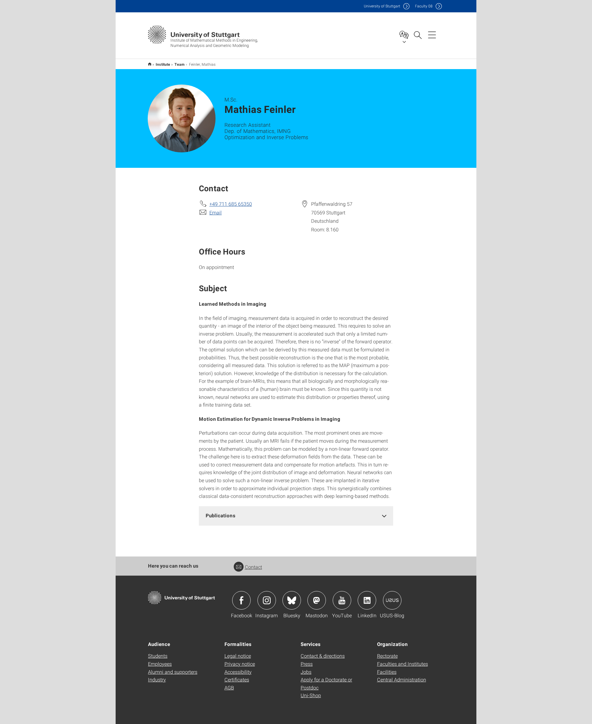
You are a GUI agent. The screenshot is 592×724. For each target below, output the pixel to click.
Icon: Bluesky (291, 600)
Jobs (306, 671)
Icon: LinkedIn (367, 600)
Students (157, 655)
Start (149, 64)
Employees (160, 663)
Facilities (387, 671)
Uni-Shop (311, 695)
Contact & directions (323, 655)
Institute (163, 64)
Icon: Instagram (266, 600)
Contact (253, 567)
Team (180, 64)
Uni (382, 6)
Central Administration (401, 679)
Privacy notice (239, 663)
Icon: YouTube (342, 600)
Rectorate (387, 655)
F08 (424, 6)
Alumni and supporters (172, 671)
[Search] (417, 34)
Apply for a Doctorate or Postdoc (326, 683)
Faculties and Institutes (402, 663)
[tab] (296, 515)
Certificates (236, 679)
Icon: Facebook (241, 600)
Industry (157, 679)
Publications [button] (221, 515)
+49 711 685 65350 (230, 204)
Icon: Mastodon (316, 600)
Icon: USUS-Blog (392, 600)
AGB (229, 687)
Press (307, 663)
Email (215, 212)
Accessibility (238, 671)
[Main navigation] (432, 34)
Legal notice (237, 655)
